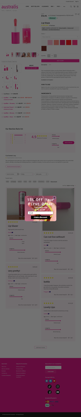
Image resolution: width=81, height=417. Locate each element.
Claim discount (40, 217)
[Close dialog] (54, 197)
